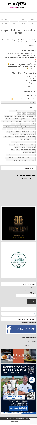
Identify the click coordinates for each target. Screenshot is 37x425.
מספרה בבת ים (15, 134)
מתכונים (4, 23)
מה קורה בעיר (32, 76)
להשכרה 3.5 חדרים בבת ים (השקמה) (26, 62)
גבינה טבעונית (26, 118)
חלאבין (33, 124)
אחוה (18, 113)
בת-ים (33, 118)
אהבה (23, 113)
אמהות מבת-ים (32, 341)
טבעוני (18, 124)
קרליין (17, 150)
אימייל (33, 293)
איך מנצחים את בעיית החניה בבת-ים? (25, 116)
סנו (17, 144)
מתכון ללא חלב (31, 137)
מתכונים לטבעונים (8, 137)
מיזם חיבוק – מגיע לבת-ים (28, 134)
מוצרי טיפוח (25, 131)
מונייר (4, 129)
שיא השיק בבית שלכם (29, 152)
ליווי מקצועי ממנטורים (9, 126)
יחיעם (13, 124)
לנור (16, 129)
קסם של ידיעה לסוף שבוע (28, 150)
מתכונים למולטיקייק (29, 139)
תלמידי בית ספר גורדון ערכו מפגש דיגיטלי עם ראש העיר (20, 157)
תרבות (14, 19)
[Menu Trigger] (32, 4)
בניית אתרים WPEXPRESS (18, 422)
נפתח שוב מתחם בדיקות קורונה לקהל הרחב (23, 142)
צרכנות (23, 23)
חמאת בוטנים (25, 124)
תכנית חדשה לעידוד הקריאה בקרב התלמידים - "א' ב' (21, 155)
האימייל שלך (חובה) (30, 290)
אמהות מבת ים (9, 116)
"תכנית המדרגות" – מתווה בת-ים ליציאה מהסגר (22, 111)
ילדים (32, 23)
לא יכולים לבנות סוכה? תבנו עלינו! (26, 126)
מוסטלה (33, 131)
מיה (7, 131)
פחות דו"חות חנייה (20, 147)
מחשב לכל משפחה (15, 131)
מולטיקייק (10, 129)
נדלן (14, 23)
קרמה (12, 150)
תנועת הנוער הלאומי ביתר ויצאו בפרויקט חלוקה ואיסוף (20, 160)
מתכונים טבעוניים (20, 137)
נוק (21, 139)
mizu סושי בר (31, 113)
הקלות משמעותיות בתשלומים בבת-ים (12, 121)
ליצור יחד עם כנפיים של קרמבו (27, 129)
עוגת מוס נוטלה (31, 147)
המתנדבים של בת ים (29, 121)
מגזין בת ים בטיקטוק (30, 345)
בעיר (23, 19)
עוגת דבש (12, 144)
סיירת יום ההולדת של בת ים (27, 144)
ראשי (32, 19)
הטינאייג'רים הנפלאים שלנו (13, 118)
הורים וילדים (33, 81)
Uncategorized (28, 91)
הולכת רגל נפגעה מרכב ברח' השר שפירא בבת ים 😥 (22, 64)
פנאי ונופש (4, 19)
